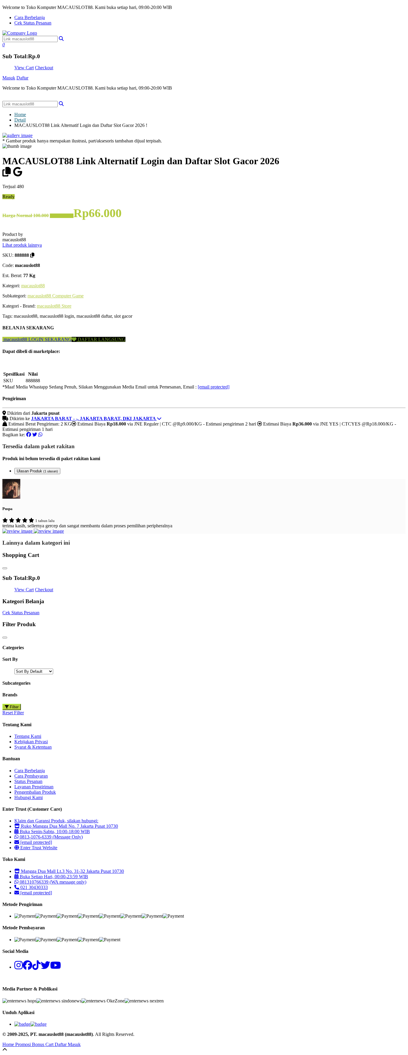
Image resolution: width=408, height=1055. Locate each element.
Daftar (22, 77)
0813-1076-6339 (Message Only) (51, 836)
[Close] (4, 568)
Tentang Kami (27, 736)
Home (20, 114)
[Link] (19, 33)
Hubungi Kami (28, 797)
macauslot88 (33, 285)
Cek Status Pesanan (32, 22)
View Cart (24, 67)
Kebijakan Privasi (31, 741)
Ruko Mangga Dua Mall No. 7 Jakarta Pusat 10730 (69, 826)
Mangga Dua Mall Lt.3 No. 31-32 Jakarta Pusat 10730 (72, 871)
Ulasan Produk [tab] (37, 471)
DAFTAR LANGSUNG (100, 339)
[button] (61, 38)
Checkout (44, 67)
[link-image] (17, 135)
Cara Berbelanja (29, 17)
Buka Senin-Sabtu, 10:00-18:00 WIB (54, 831)
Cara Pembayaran (31, 775)
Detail (20, 119)
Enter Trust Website (38, 847)
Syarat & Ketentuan (33, 747)
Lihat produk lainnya (22, 245)
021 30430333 (33, 887)
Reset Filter (13, 712)
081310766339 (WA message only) (52, 881)
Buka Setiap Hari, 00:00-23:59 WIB (53, 876)
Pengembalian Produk (35, 792)
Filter (14, 707)
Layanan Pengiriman (33, 786)
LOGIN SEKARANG (49, 339)
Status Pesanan (28, 781)
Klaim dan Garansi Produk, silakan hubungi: (56, 820)
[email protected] (213, 386)
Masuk (8, 77)
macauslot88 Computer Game (55, 295)
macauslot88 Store (54, 305)
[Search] (61, 103)
